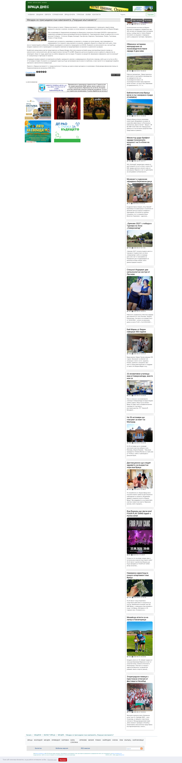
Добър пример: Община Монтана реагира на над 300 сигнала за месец (138, 718)
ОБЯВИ (88, 14)
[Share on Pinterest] (43, 72)
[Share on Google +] (39, 72)
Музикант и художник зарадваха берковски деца (139, 162)
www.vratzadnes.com (40, 753)
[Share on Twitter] (45, 72)
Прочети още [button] (52, 760)
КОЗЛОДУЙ (38, 740)
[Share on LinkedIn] (41, 72)
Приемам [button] (63, 760)
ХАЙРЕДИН (106, 740)
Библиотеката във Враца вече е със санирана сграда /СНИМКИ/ (140, 76)
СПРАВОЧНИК (57, 14)
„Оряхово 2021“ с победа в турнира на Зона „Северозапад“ (139, 207)
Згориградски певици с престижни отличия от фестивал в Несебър (138, 660)
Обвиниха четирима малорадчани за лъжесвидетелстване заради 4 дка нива (137, 29)
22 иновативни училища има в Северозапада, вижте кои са (140, 357)
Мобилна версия (62, 748)
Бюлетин (38, 748)
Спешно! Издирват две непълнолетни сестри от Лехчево (138, 253)
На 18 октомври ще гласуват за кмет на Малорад (136, 401)
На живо (147, 20)
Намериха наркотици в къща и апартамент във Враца (138, 557)
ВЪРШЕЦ (127, 740)
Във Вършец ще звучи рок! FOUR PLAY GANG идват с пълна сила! (139, 495)
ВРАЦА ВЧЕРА (70, 14)
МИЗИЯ (91, 740)
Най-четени (137, 20)
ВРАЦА (30, 740)
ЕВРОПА (48, 14)
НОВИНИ (31, 14)
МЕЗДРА (47, 740)
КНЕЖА (115, 740)
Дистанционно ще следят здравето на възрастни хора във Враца (139, 447)
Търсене (150, 14)
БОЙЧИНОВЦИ (138, 740)
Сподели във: (31, 72)
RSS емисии (85, 748)
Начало (30, 2)
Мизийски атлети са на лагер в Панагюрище (137, 600)
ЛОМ (121, 740)
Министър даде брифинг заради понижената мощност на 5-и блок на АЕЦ (138, 123)
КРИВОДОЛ (56, 740)
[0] (30, 75)
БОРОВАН (65, 740)
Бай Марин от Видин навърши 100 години (136, 312)
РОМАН (98, 740)
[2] (115, 75)
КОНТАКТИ (96, 14)
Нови (128, 20)
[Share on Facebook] (37, 72)
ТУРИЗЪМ (80, 14)
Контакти (44, 2)
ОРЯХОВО (83, 740)
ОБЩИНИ (39, 14)
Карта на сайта (37, 2)
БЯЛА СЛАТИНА (74, 741)
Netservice (121, 754)
